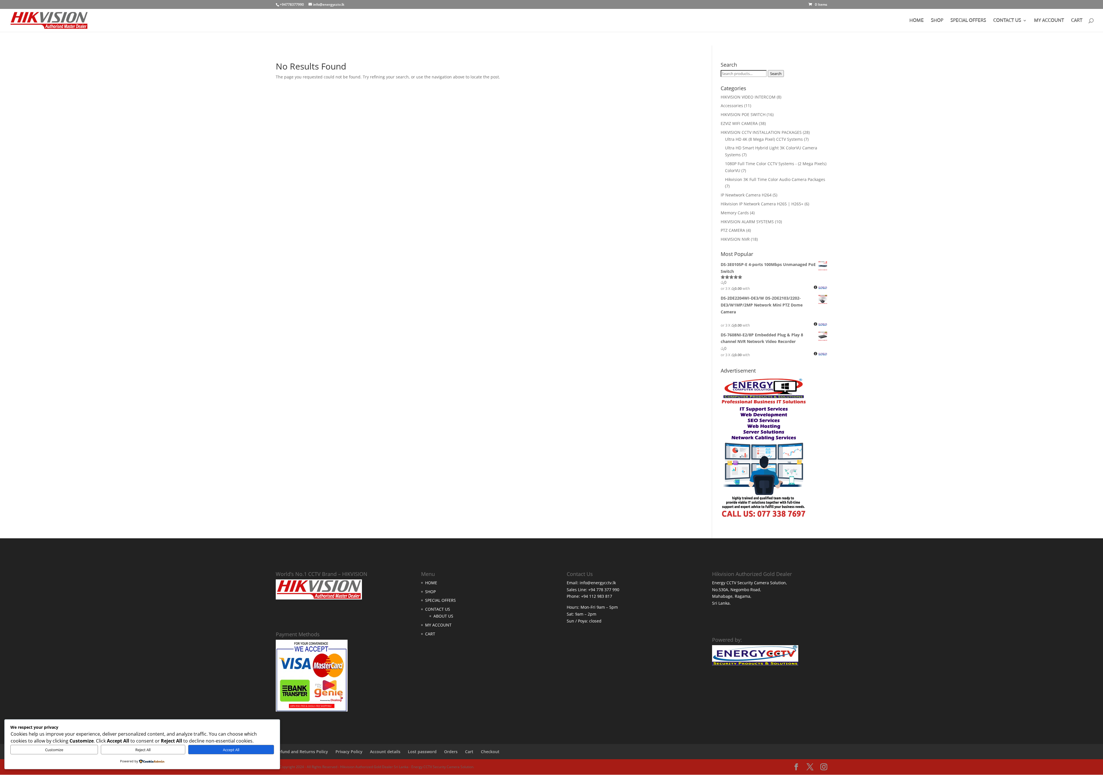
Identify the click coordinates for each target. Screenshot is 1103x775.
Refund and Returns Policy (302, 751)
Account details (385, 751)
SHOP (937, 20)
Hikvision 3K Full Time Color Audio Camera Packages (775, 179)
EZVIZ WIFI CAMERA (739, 123)
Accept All (231, 749)
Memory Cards (735, 212)
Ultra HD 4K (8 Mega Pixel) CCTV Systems (764, 139)
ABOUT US (443, 616)
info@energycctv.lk (598, 582)
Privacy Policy (348, 751)
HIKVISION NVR (735, 239)
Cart (469, 751)
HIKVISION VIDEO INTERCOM (748, 97)
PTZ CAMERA (733, 230)
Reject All (143, 749)
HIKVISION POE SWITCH (743, 114)
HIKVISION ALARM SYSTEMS (747, 221)
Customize (54, 749)
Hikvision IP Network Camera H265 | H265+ (762, 204)
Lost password (422, 751)
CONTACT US (1007, 20)
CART (1076, 20)
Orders (451, 751)
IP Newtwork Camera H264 (746, 195)
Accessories (732, 105)
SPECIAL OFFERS (968, 20)
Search (776, 73)
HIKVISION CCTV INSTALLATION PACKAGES (761, 132)
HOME (916, 20)
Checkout (490, 751)
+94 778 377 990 (603, 589)
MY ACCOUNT (1049, 20)
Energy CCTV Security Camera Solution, (749, 582)
